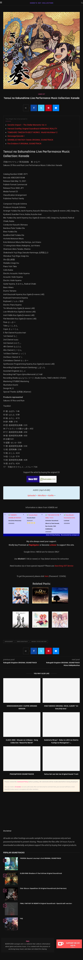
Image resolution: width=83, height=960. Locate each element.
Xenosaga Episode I (15, 136)
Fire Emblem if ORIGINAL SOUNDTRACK (24, 143)
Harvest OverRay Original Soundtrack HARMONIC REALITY (32, 128)
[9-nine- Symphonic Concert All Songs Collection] (41, 597)
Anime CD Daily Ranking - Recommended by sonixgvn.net (62, 535)
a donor (53, 545)
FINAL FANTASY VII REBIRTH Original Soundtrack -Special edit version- (46, 903)
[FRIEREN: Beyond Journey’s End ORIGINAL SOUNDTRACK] (11, 863)
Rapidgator (34, 545)
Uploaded (32, 495)
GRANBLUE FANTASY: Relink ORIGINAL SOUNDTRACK (30, 140)
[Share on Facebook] (34, 108)
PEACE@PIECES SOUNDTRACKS (22, 774)
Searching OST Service (64, 566)
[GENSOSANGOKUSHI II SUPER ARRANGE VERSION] (21, 690)
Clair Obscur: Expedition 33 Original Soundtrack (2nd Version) (43, 888)
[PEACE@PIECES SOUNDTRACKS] (21, 758)
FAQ (21, 918)
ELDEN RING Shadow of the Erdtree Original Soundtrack (41, 873)
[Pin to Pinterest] (48, 108)
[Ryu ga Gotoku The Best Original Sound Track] (21, 621)
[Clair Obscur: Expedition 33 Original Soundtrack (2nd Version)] (11, 893)
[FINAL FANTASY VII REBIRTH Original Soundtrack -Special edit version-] (11, 908)
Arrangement (9, 641)
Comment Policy (22, 782)
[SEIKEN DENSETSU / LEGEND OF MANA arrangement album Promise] (60, 597)
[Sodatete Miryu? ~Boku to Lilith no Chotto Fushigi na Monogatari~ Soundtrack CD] (61, 724)
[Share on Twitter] (41, 108)
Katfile (51, 495)
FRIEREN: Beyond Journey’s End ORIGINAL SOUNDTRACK (40, 858)
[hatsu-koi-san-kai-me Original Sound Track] (61, 758)
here (46, 576)
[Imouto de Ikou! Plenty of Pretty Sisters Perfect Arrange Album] (21, 597)
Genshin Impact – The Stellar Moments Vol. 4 (26, 125)
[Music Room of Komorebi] (60, 621)
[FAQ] (11, 923)
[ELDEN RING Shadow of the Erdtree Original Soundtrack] (11, 878)
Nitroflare (42, 495)
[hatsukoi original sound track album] (41, 621)
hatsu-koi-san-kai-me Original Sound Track (61, 774)
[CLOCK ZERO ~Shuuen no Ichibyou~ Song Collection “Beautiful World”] (21, 724)
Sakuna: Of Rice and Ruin (38, 641)
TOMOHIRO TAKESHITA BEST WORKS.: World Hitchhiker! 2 (32, 132)
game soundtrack (22, 641)
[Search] (82, 3)
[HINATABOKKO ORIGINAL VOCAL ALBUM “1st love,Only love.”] (61, 690)
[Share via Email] (56, 108)
